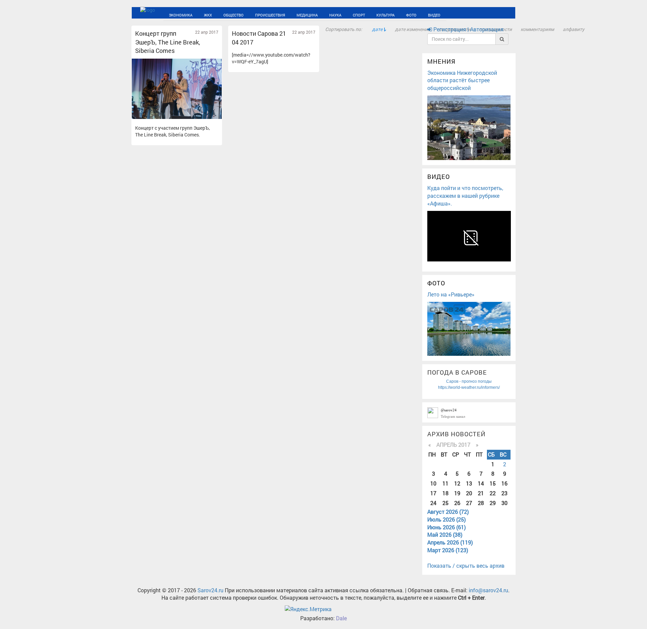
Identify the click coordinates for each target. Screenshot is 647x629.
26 (457, 502)
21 (481, 493)
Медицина (274, 14)
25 (445, 502)
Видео (372, 14)
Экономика (176, 14)
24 (433, 502)
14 (481, 483)
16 (504, 483)
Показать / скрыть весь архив (465, 565)
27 (469, 502)
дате (377, 29)
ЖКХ (197, 14)
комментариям (537, 29)
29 (493, 502)
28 (481, 502)
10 (433, 483)
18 (445, 493)
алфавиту (573, 29)
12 (457, 483)
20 (469, 493)
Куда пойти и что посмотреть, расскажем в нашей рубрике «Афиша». (465, 195)
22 (493, 493)
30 (504, 502)
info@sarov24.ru (488, 590)
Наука (296, 14)
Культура (335, 14)
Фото (355, 14)
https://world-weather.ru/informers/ (469, 387)
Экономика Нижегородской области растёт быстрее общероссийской (462, 80)
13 (469, 483)
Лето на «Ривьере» (450, 294)
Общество (217, 14)
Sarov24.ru (210, 590)
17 (433, 493)
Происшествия (246, 14)
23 (504, 493)
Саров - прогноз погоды (469, 381)
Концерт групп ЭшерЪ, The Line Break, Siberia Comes (167, 42)
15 (493, 483)
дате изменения (412, 29)
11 (445, 483)
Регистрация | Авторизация (467, 29)
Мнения (441, 61)
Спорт (314, 14)
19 (457, 493)
